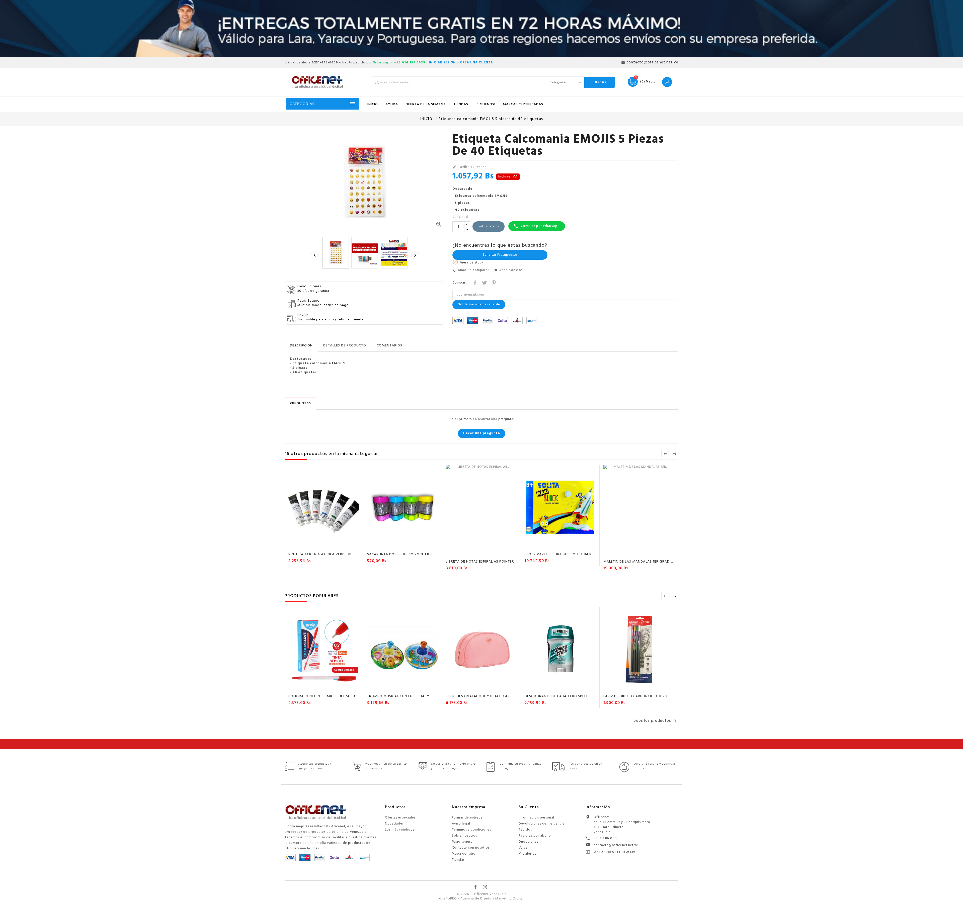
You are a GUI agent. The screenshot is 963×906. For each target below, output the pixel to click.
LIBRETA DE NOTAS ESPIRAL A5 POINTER (480, 562)
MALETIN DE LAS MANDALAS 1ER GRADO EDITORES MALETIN (654, 562)
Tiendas (458, 859)
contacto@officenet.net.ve (616, 845)
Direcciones (528, 841)
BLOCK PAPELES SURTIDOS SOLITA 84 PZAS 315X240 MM (573, 554)
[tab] (301, 346)
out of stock (488, 226)
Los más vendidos (399, 829)
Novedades (394, 823)
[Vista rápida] (338, 545)
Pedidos (525, 829)
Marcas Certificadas (523, 104)
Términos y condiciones (471, 829)
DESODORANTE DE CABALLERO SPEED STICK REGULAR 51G (574, 696)
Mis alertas (527, 853)
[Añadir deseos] (319, 545)
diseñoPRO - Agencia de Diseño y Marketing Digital (481, 898)
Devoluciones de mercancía (542, 823)
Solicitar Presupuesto (500, 254)
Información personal (536, 817)
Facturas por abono (535, 835)
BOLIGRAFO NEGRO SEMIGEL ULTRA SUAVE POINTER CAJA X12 (341, 696)
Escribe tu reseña (469, 167)
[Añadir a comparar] (329, 545)
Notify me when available (479, 304)
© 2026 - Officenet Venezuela (482, 894)
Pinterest (493, 282)
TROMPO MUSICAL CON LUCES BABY (398, 696)
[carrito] (309, 545)
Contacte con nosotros (471, 847)
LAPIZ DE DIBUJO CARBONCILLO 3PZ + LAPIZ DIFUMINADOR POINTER (661, 696)
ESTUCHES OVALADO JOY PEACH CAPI (478, 696)
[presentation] (314, 255)
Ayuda (391, 104)
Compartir (474, 282)
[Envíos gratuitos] (481, 28)
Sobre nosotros (464, 835)
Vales (523, 847)
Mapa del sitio (463, 853)
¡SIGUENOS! (485, 104)
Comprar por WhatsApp (537, 226)
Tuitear (484, 282)
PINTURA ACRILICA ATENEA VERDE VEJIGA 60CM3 (330, 554)
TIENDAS (460, 104)
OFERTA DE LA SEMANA (426, 104)
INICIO (372, 104)
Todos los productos (654, 721)
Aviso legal (461, 823)
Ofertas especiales (400, 817)
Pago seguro (462, 841)
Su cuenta (529, 807)
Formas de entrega (467, 817)
